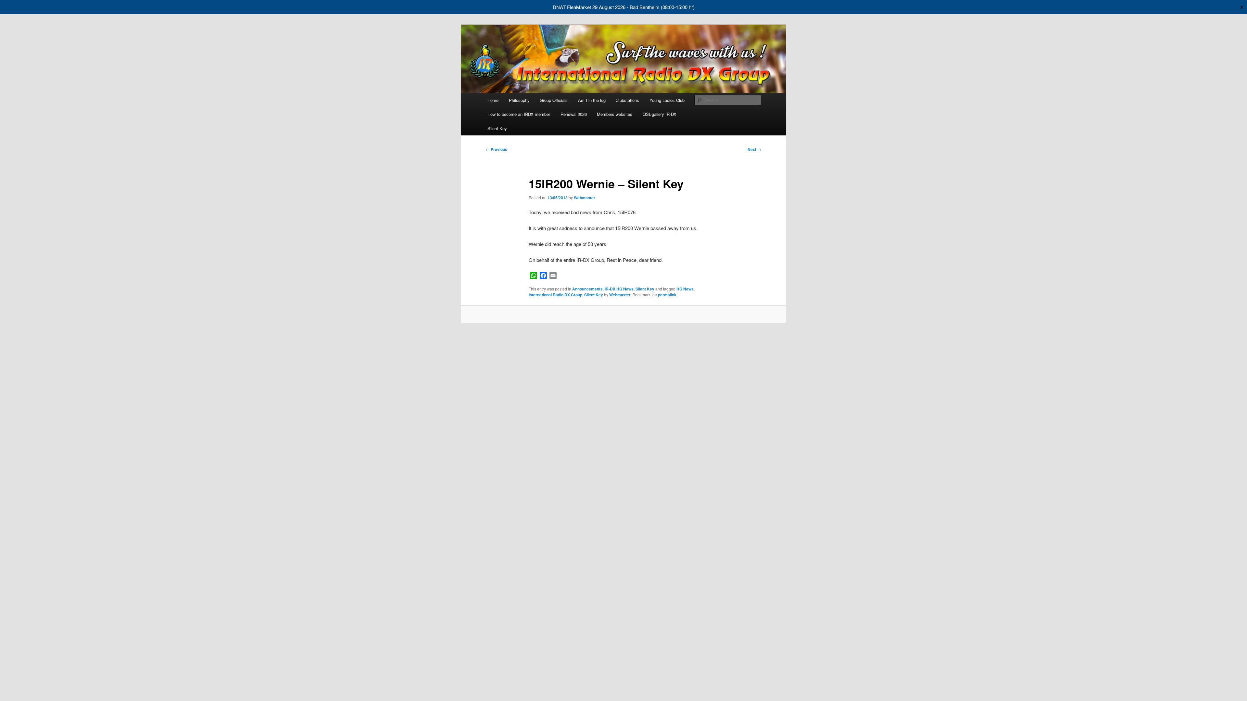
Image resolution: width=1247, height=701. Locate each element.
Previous (496, 149)
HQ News (685, 289)
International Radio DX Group (555, 295)
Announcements (587, 289)
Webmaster (584, 198)
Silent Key (497, 128)
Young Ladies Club (667, 100)
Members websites (614, 114)
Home (492, 100)
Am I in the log (592, 100)
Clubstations (627, 100)
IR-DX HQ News (619, 289)
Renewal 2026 (574, 114)
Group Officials (554, 100)
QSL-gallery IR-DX (659, 114)
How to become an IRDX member (518, 114)
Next (754, 149)
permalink (667, 295)
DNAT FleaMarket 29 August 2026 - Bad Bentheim (606, 7)
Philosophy (519, 100)
